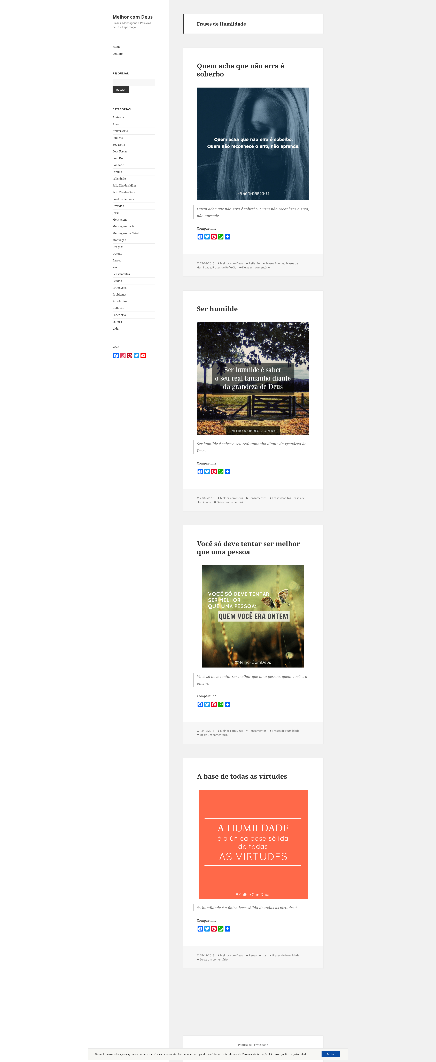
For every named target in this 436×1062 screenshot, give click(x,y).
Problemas (120, 294)
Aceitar (331, 1054)
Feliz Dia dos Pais (124, 192)
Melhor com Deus (133, 17)
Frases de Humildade (285, 731)
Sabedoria (119, 315)
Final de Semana (123, 199)
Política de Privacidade (253, 1045)
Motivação (119, 240)
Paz (115, 267)
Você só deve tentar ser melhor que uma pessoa (248, 547)
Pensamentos (121, 274)
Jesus (116, 213)
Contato (118, 54)
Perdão (117, 281)
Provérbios (120, 301)
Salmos (117, 322)
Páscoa (117, 260)
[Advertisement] (134, 424)
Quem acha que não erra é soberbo (240, 69)
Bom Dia (118, 158)
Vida (116, 328)
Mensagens (120, 219)
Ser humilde (217, 308)
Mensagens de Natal (126, 233)
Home (116, 47)
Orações (118, 247)
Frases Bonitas (275, 263)
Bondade (118, 165)
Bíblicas (118, 138)
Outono (117, 253)
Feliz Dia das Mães (124, 185)
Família (117, 172)
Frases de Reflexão (224, 267)
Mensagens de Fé (124, 226)
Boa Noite (119, 144)
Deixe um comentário (256, 267)
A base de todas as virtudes (242, 776)
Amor (116, 124)
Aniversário (120, 131)
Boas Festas (120, 151)
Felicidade (119, 179)
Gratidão (118, 206)
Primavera (120, 288)
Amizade (118, 117)
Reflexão (118, 308)
